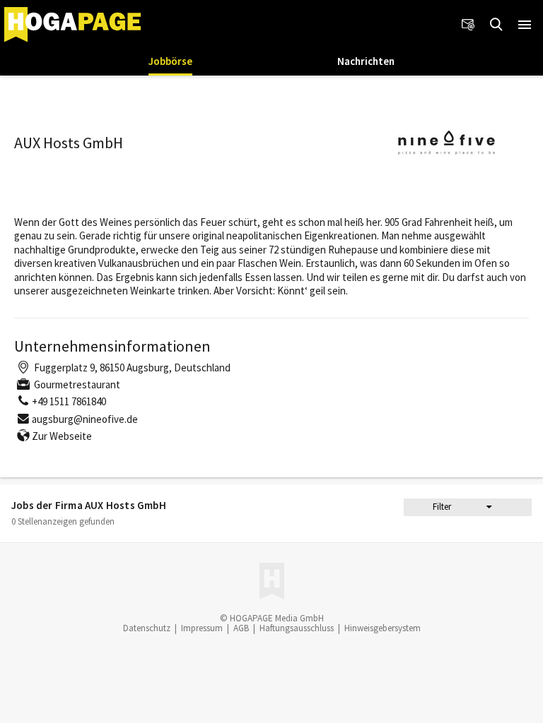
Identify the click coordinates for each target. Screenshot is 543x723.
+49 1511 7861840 (69, 401)
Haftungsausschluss (296, 628)
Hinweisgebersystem (382, 628)
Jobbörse (170, 61)
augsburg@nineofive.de (85, 419)
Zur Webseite (62, 436)
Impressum (202, 628)
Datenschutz (146, 628)
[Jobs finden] (496, 25)
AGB (241, 628)
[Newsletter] (468, 25)
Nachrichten (366, 61)
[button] (524, 25)
